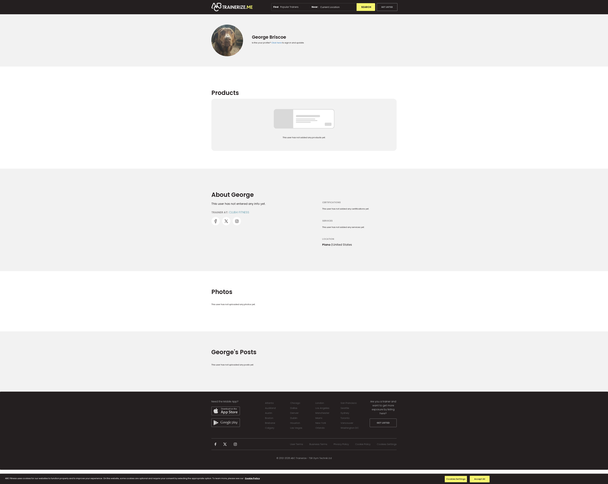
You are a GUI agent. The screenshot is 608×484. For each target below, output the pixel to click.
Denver (294, 413)
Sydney (345, 413)
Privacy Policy (341, 444)
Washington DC (350, 427)
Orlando (320, 427)
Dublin (293, 418)
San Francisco (349, 403)
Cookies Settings (387, 444)
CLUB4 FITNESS (239, 212)
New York (320, 423)
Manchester (322, 413)
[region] (304, 479)
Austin (268, 413)
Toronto (345, 418)
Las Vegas (296, 427)
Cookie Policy (362, 444)
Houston (295, 423)
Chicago (295, 403)
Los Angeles (322, 408)
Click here (276, 42)
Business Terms (318, 444)
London (319, 403)
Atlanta (269, 403)
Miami (318, 418)
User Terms (296, 444)
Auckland (270, 408)
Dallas (293, 408)
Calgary (269, 427)
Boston (269, 418)
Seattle (345, 408)
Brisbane (270, 423)
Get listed (387, 7)
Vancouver (347, 423)
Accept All (479, 479)
